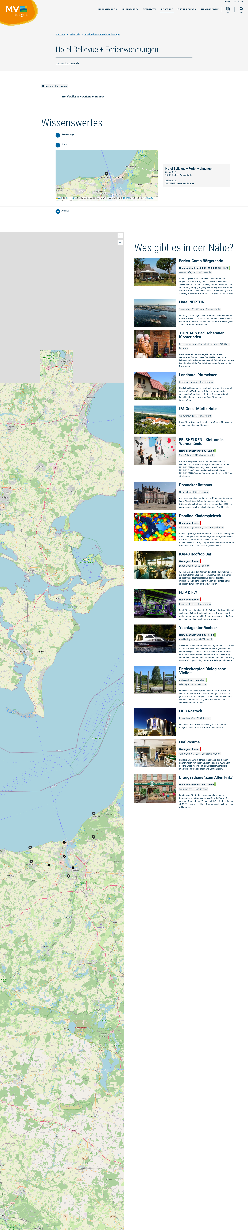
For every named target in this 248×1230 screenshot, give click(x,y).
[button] (73, 867)
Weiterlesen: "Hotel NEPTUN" (186, 313)
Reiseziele (75, 34)
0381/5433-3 (171, 180)
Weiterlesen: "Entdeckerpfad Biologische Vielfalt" (186, 685)
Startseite (60, 34)
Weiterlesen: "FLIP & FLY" (186, 605)
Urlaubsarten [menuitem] (130, 9)
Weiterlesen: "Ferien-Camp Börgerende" (186, 277)
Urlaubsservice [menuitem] (209, 9)
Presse (227, 2)
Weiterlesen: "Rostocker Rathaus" (186, 496)
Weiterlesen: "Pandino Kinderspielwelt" (186, 530)
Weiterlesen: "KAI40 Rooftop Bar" (186, 569)
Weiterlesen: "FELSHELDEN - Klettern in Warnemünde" (186, 458)
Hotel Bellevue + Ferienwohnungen (102, 34)
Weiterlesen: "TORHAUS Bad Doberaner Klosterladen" (186, 349)
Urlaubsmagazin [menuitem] (107, 9)
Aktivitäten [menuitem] (150, 9)
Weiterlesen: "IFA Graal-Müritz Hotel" (186, 420)
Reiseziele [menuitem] (167, 9)
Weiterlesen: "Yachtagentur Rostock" (186, 644)
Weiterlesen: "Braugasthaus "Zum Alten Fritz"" (186, 792)
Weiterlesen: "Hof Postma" (186, 755)
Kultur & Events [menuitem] (186, 9)
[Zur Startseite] (20, 14)
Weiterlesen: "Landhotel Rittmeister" (186, 387)
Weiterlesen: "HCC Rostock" (186, 722)
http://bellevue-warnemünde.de (179, 183)
